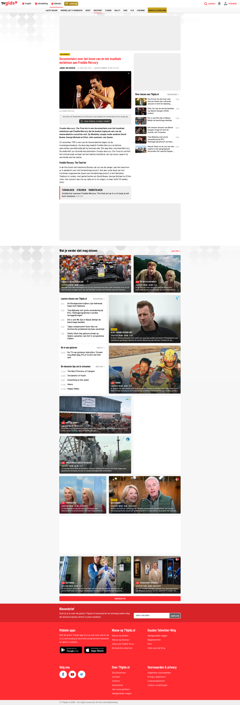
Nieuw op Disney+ (121, 640)
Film (132, 10)
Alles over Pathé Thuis (123, 644)
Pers (150, 644)
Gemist (88, 10)
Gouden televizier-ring (157, 10)
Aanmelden (175, 616)
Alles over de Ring (156, 648)
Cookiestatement (156, 681)
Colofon (116, 681)
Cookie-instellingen (158, 685)
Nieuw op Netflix (120, 635)
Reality (117, 10)
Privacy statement (157, 677)
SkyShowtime (119, 672)
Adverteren (117, 685)
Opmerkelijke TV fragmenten (71, 10)
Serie (125, 10)
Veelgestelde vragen (157, 635)
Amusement (98, 10)
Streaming (141, 10)
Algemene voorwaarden (159, 672)
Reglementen (154, 640)
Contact (116, 677)
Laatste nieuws (52, 10)
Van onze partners (121, 689)
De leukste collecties (122, 648)
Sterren (108, 10)
